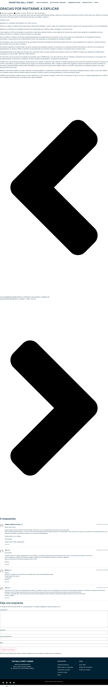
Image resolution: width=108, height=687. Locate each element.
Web (1, 642)
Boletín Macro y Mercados (58, 2)
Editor (96, 2)
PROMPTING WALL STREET (21, 2)
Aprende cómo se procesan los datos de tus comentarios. (44, 653)
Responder (7, 544)
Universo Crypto (87, 2)
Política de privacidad (85, 667)
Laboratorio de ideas (74, 2)
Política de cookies (84, 670)
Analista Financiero (42, 2)
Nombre (3, 630)
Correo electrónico (6, 636)
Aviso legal (82, 664)
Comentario (4, 609)
